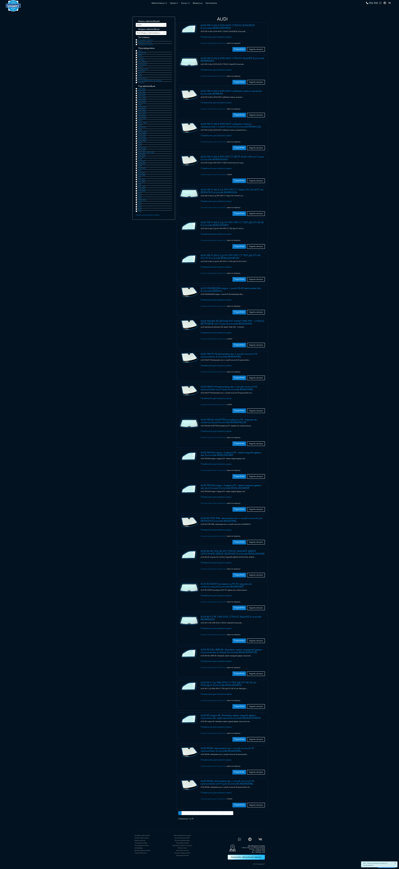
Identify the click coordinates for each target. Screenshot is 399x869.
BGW (140, 55)
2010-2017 (141, 173)
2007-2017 (141, 157)
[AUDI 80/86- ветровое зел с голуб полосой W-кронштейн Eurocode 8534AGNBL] (189, 752)
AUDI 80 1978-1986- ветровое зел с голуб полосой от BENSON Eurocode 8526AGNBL (232, 519)
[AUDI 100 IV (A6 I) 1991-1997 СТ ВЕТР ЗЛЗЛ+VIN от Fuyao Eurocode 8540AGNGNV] (189, 161)
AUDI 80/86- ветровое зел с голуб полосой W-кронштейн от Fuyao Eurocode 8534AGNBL (227, 782)
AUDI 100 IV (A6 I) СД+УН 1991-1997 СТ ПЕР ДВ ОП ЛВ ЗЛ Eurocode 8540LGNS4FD (232, 223)
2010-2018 (141, 175)
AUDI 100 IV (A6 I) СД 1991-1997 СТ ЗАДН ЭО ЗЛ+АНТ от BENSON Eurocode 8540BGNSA (232, 191)
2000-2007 (142, 116)
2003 (140, 125)
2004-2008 (142, 132)
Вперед (219, 813)
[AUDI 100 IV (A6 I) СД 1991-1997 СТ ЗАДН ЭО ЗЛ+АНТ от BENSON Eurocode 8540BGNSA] (189, 193)
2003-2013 (142, 127)
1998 (140, 105)
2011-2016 (141, 180)
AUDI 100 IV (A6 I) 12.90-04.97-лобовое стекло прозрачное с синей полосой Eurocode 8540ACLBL (231, 125)
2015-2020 (142, 200)
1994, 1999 (142, 98)
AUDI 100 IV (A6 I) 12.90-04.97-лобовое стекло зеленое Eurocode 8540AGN (231, 92)
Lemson (141, 60)
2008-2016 (142, 164)
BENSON (142, 53)
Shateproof (143, 69)
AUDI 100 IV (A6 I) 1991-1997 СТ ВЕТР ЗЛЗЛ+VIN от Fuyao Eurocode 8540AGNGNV (232, 158)
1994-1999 (142, 100)
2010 (139, 171)
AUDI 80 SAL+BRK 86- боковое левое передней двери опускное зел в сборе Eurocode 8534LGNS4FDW (231, 651)
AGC (140, 51)
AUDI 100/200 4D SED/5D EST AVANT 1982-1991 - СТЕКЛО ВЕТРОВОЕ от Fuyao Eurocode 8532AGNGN (232, 322)
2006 (140, 143)
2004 (140, 130)
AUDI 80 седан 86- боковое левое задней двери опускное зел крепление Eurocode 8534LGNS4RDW (231, 716)
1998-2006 (142, 109)
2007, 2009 (142, 148)
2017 (139, 205)
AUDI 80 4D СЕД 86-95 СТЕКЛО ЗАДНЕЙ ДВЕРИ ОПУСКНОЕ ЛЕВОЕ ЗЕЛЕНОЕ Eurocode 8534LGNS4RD (233, 552)
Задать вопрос (256, 49)
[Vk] (389, 3)
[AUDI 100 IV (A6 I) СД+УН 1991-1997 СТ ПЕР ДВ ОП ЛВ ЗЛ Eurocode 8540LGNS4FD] (189, 226)
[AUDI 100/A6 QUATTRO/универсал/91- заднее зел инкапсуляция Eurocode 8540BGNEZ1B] (189, 423)
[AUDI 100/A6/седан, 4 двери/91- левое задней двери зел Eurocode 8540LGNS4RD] (189, 456)
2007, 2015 (142, 150)
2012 (139, 184)
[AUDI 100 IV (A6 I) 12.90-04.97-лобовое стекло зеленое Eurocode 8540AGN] (189, 95)
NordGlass (142, 62)
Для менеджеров (258, 864)
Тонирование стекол (142, 845)
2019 (139, 209)
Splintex (141, 71)
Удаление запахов (182, 855)
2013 (140, 193)
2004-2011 (142, 137)
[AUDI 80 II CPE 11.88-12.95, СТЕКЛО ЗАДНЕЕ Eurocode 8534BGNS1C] (189, 621)
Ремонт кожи (182, 848)
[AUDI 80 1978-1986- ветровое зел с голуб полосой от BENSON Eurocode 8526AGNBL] (189, 522)
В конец (228, 813)
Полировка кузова (182, 843)
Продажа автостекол (142, 835)
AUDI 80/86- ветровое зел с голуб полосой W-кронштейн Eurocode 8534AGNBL (227, 749)
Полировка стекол (141, 843)
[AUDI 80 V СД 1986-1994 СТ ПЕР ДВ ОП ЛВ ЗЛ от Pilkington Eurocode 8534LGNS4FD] (189, 686)
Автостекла (158, 3)
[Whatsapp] (380, 3)
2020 (140, 211)
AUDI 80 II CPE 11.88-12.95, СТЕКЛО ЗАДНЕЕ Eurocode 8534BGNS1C (231, 618)
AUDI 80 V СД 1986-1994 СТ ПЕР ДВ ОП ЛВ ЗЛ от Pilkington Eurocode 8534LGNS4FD (228, 684)
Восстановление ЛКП (182, 838)
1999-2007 (142, 114)
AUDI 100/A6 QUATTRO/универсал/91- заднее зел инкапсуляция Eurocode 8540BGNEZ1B (229, 421)
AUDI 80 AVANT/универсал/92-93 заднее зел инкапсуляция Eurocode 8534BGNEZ (226, 585)
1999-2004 (142, 112)
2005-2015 (142, 141)
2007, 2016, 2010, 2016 (146, 152)
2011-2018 (141, 182)
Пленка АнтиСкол (141, 853)
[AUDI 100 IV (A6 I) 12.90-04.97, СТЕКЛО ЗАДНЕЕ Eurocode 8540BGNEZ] (189, 62)
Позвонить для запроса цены (216, 37)
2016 (139, 202)
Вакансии (198, 3)
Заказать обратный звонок (246, 857)
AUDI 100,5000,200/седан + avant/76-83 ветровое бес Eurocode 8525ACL (231, 289)
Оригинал (142, 78)
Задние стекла (145, 42)
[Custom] (385, 3)
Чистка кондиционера (182, 853)
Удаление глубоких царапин (182, 845)
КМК (140, 76)
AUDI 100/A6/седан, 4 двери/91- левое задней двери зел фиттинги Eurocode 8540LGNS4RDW (231, 486)
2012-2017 (141, 189)
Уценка (141, 83)
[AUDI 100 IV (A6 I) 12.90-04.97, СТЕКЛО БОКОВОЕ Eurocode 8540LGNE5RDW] (189, 29)
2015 (140, 198)
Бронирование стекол (142, 850)
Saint (140, 67)
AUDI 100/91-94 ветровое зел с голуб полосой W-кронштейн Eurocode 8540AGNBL (229, 355)
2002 (140, 121)
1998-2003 (142, 107)
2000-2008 (142, 118)
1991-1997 (141, 96)
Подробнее (239, 49)
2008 (140, 159)
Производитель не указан (150, 80)
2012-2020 (142, 191)
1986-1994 (142, 93)
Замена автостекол (142, 838)
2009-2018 (142, 168)
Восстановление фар (182, 840)
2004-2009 (142, 134)
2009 (140, 166)
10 (212, 813)
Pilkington (142, 64)
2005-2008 (142, 139)
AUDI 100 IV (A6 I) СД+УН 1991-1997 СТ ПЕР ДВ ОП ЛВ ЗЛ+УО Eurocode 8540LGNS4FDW (230, 256)
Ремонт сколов (140, 840)
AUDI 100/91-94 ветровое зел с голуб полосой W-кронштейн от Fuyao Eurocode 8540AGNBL (229, 388)
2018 (139, 207)
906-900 (373, 3)
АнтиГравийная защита (182, 835)
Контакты (211, 3)
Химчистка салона (182, 850)
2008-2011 (141, 162)
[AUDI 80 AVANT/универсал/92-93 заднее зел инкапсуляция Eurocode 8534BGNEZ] (189, 588)
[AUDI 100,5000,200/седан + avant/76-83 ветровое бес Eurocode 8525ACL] (189, 292)
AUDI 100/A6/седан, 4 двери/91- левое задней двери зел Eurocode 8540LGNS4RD (231, 454)
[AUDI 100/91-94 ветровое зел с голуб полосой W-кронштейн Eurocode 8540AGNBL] (189, 358)
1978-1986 (141, 89)
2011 (139, 177)
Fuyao (140, 58)
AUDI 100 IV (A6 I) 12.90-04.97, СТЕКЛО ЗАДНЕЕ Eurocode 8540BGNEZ (232, 59)
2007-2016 (141, 155)
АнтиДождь (139, 848)
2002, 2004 (142, 123)
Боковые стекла (145, 40)
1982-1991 (141, 91)
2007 (140, 146)
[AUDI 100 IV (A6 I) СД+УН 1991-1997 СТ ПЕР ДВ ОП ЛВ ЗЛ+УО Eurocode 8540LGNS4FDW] (189, 259)
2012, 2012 (142, 187)
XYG (140, 74)
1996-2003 (142, 102)
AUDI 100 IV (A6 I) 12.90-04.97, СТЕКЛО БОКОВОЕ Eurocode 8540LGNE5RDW (228, 26)
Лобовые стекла (145, 45)
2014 (140, 196)
